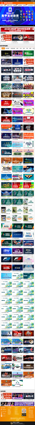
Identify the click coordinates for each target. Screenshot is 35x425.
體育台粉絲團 (31, 411)
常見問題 (16, 409)
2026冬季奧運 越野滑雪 (5, 304)
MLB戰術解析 (14, 41)
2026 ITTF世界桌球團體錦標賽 (7, 139)
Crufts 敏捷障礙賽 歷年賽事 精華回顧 (19, 221)
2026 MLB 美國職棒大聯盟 (6, 73)
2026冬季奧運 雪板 (27, 320)
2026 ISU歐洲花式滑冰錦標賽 (6, 279)
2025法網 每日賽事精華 (5, 386)
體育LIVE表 (9, 5)
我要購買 (32, 0)
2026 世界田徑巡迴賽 (27, 139)
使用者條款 (9, 411)
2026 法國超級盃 (16, 65)
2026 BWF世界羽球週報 (5, 271)
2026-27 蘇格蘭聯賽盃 (5, 57)
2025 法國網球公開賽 (27, 378)
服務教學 (16, 412)
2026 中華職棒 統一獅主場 (6, 98)
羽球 (27, 48)
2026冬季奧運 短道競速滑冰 (29, 312)
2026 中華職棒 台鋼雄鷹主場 (6, 90)
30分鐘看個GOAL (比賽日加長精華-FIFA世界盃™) (10, 188)
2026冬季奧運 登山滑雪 (17, 287)
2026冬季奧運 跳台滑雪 (17, 320)
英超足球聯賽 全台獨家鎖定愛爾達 (9, 25)
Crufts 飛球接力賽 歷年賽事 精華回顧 (8, 221)
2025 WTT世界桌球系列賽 (28, 361)
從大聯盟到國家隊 (16, 238)
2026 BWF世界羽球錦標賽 (17, 57)
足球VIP (25, 5)
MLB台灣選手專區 (4, 81)
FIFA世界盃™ (30, 5)
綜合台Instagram (31, 417)
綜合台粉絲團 (31, 413)
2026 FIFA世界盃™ (5, 106)
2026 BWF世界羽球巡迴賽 (6, 123)
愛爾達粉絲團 (31, 410)
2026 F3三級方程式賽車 (17, 263)
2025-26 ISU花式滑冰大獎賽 (29, 271)
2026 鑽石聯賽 (15, 139)
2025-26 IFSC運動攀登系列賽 (18, 370)
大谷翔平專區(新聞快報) (17, 81)
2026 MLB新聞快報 (16, 73)
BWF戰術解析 (26, 41)
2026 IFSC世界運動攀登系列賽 (29, 147)
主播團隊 (4, 413)
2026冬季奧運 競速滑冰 (5, 328)
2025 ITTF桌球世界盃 (16, 386)
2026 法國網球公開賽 (5, 164)
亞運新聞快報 (3, 41)
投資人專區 (4, 411)
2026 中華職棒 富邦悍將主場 (18, 90)
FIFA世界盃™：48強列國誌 (6, 197)
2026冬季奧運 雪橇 (4, 312)
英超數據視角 (15, 353)
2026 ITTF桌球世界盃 (5, 147)
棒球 (17, 48)
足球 (21, 48)
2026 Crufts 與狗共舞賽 (17, 213)
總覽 (3, 48)
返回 (1, 0)
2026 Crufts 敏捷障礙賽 (28, 205)
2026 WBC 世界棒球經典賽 (6, 230)
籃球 (24, 48)
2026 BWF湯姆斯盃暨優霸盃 (29, 123)
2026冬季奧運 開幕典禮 (17, 279)
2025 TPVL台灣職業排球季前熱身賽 (19, 361)
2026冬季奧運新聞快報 (17, 328)
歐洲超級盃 (3, 114)
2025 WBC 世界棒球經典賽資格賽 (7, 246)
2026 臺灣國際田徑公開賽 (6, 172)
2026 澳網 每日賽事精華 (17, 345)
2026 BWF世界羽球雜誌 (17, 337)
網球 (30, 48)
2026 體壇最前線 (16, 123)
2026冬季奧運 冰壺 (16, 304)
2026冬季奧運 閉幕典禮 (28, 279)
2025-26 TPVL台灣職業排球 (18, 246)
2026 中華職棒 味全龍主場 (28, 90)
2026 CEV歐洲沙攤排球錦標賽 (7, 65)
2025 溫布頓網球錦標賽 (17, 378)
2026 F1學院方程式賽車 (28, 263)
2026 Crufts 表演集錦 (27, 213)
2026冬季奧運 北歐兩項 (17, 312)
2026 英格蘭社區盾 (27, 57)
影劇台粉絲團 (31, 412)
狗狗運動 (7, 48)
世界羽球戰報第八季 (27, 337)
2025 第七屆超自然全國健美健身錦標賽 (8, 378)
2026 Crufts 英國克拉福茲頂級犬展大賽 (20, 197)
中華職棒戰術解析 (4, 353)
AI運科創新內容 (4, 337)
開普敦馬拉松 (26, 164)
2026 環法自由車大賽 (27, 98)
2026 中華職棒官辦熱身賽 (28, 238)
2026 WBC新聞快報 (27, 230)
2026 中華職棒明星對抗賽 (28, 114)
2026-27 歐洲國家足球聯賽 (28, 254)
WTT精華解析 (26, 353)
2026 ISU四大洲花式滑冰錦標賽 (7, 254)
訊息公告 (16, 410)
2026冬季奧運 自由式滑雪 (28, 304)
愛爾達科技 (4, 409)
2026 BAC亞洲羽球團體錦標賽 (29, 246)
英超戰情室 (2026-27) (27, 106)
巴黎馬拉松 (15, 180)
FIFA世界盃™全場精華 (17, 188)
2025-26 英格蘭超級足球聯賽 (18, 254)
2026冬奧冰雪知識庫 (27, 328)
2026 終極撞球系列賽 (27, 180)
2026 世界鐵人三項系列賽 (17, 172)
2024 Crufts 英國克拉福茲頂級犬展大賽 (20, 205)
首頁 (17, 0)
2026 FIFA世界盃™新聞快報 (29, 188)
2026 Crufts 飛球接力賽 (5, 213)
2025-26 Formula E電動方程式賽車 (19, 271)
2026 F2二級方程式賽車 (5, 263)
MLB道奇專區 (26, 81)
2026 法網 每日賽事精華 (17, 164)
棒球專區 (20, 5)
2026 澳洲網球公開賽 (5, 345)
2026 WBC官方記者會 (17, 230)
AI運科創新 (13, 48)
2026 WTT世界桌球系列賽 (28, 131)
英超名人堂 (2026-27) (16, 114)
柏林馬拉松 (3, 370)
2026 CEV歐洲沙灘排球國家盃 (29, 172)
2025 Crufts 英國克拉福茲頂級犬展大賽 (8, 205)
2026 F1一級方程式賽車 (17, 98)
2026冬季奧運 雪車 (27, 287)
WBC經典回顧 (4, 238)
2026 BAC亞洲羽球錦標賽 (6, 131)
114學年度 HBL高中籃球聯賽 (29, 370)
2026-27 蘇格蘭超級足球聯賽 (18, 106)
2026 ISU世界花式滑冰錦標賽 (18, 147)
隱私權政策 (9, 412)
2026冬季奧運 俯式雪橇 (5, 320)
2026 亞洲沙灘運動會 (5, 180)
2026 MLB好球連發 (27, 73)
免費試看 (9, 409)
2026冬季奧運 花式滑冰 (5, 287)
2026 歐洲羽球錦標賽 (16, 131)
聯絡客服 (16, 411)
